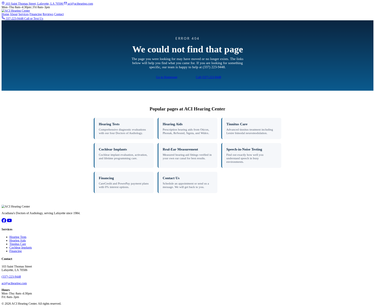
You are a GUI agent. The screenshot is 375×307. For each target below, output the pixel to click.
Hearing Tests (109, 124)
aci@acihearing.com (80, 3)
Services (23, 14)
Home (5, 14)
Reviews (48, 14)
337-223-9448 (14, 18)
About (14, 14)
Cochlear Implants (113, 149)
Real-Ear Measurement (180, 149)
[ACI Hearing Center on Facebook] (4, 221)
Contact (59, 14)
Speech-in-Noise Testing (244, 149)
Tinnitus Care (236, 124)
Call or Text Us (33, 18)
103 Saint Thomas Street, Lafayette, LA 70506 (34, 3)
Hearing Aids (173, 124)
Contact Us (171, 178)
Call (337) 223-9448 (208, 77)
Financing (35, 14)
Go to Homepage (166, 77)
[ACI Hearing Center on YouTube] (9, 221)
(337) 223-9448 (11, 276)
